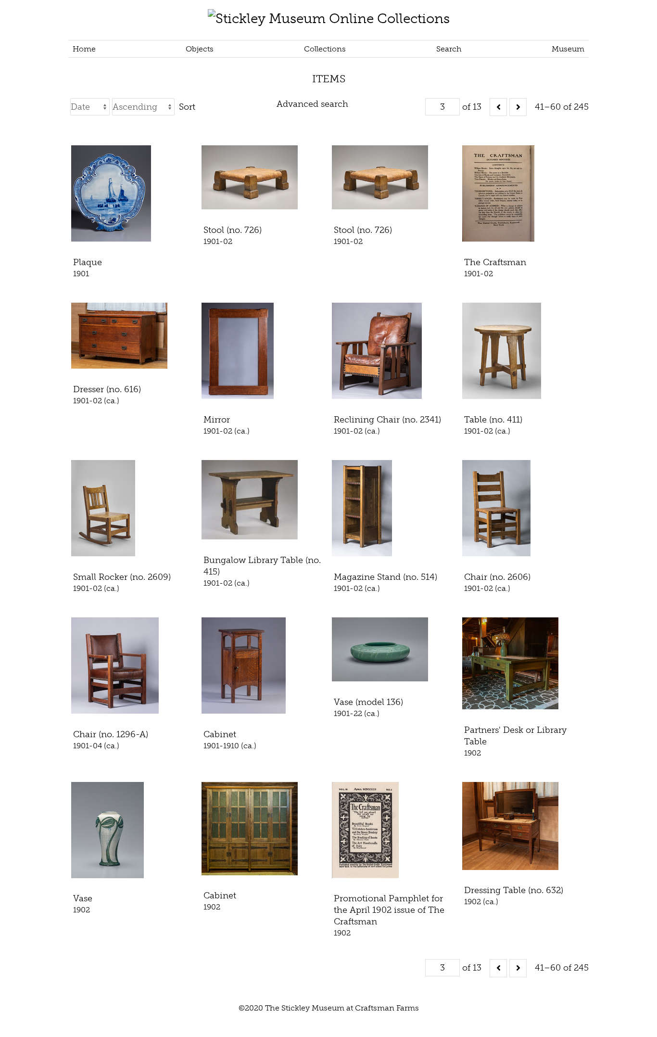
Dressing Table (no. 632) (513, 890)
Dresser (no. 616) (107, 389)
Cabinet (219, 734)
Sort (187, 107)
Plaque (87, 262)
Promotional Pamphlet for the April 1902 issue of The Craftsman (389, 910)
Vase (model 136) (368, 702)
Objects (200, 48)
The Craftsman (495, 262)
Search (449, 48)
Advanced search (312, 104)
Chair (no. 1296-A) (110, 734)
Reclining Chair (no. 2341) (387, 419)
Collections (325, 48)
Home (84, 48)
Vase (82, 898)
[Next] (518, 107)
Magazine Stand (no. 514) (385, 577)
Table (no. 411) (493, 419)
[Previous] (498, 107)
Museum (568, 48)
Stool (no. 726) (232, 230)
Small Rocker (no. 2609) (122, 577)
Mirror (216, 419)
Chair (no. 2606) (497, 577)
